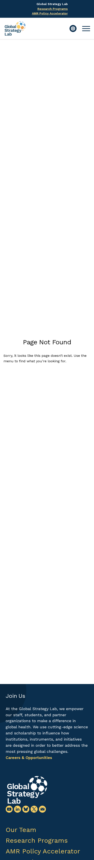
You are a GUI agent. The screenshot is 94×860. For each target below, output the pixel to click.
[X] (34, 809)
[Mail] (42, 809)
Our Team (21, 829)
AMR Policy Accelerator (50, 13)
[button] (86, 28)
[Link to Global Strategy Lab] (27, 790)
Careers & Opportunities (29, 757)
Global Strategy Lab (52, 4)
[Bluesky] (25, 809)
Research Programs (52, 9)
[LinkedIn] (17, 809)
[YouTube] (9, 809)
